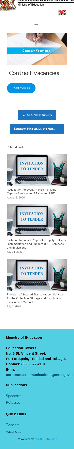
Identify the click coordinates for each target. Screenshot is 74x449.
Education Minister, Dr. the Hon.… (37, 129)
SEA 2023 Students (37, 115)
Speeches (13, 395)
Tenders (12, 424)
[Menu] (37, 23)
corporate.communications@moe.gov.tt (39, 375)
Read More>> (21, 88)
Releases (13, 402)
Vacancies (13, 431)
